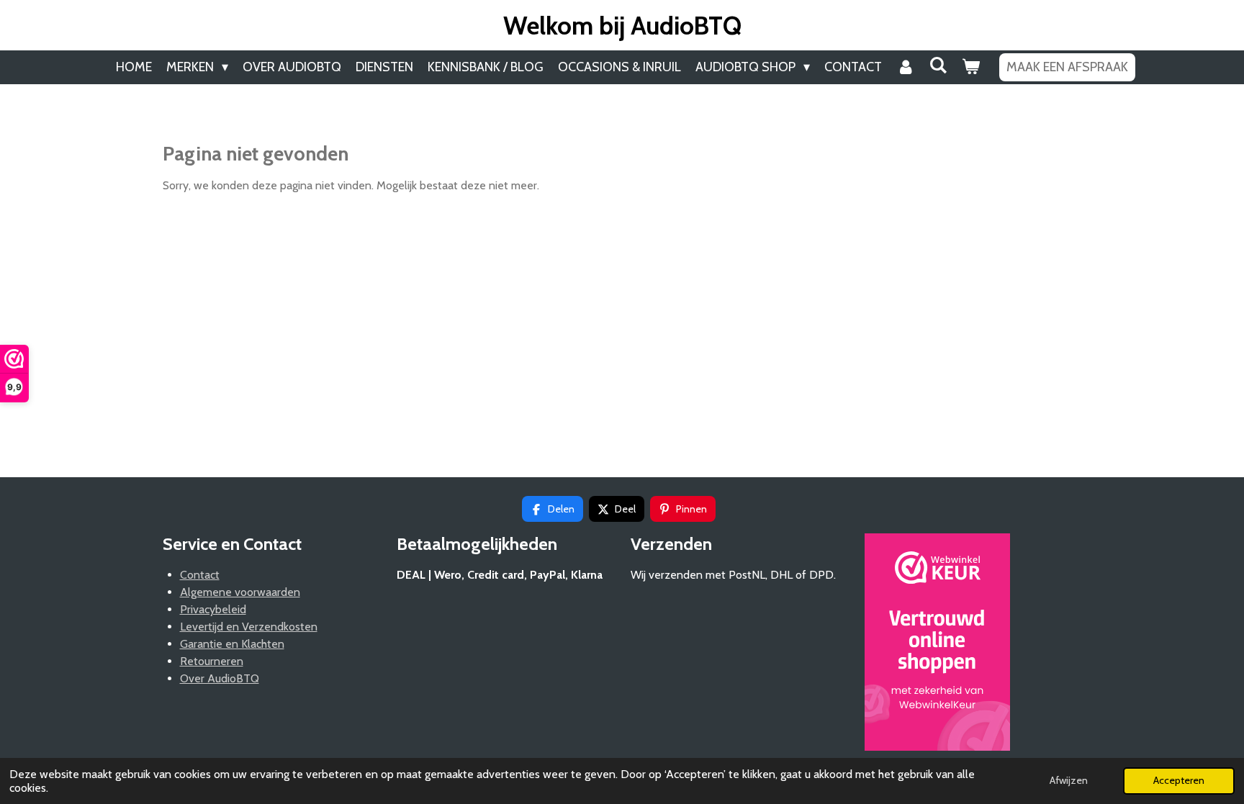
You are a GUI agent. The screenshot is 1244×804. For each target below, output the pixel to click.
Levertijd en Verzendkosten (248, 626)
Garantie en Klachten (232, 644)
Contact (200, 575)
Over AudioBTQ (219, 678)
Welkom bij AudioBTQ (622, 25)
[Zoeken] (937, 65)
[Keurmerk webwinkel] (937, 644)
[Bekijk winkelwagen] (970, 67)
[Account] (905, 67)
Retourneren (211, 661)
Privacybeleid (213, 609)
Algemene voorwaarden (240, 592)
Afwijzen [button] (1069, 780)
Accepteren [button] (1178, 780)
